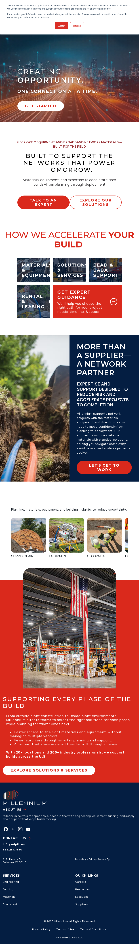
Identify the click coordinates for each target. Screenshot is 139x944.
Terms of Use (65, 929)
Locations (82, 896)
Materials (9, 896)
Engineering (11, 881)
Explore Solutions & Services (48, 770)
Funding (8, 889)
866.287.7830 (12, 849)
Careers (80, 881)
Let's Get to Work (104, 467)
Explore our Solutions (95, 202)
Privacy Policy (41, 929)
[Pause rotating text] (120, 80)
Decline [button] (77, 25)
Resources (82, 889)
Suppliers (81, 904)
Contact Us (14, 838)
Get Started (40, 106)
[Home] (25, 797)
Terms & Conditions (93, 929)
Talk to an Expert (43, 202)
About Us (12, 809)
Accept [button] (61, 25)
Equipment (10, 904)
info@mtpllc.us (14, 844)
